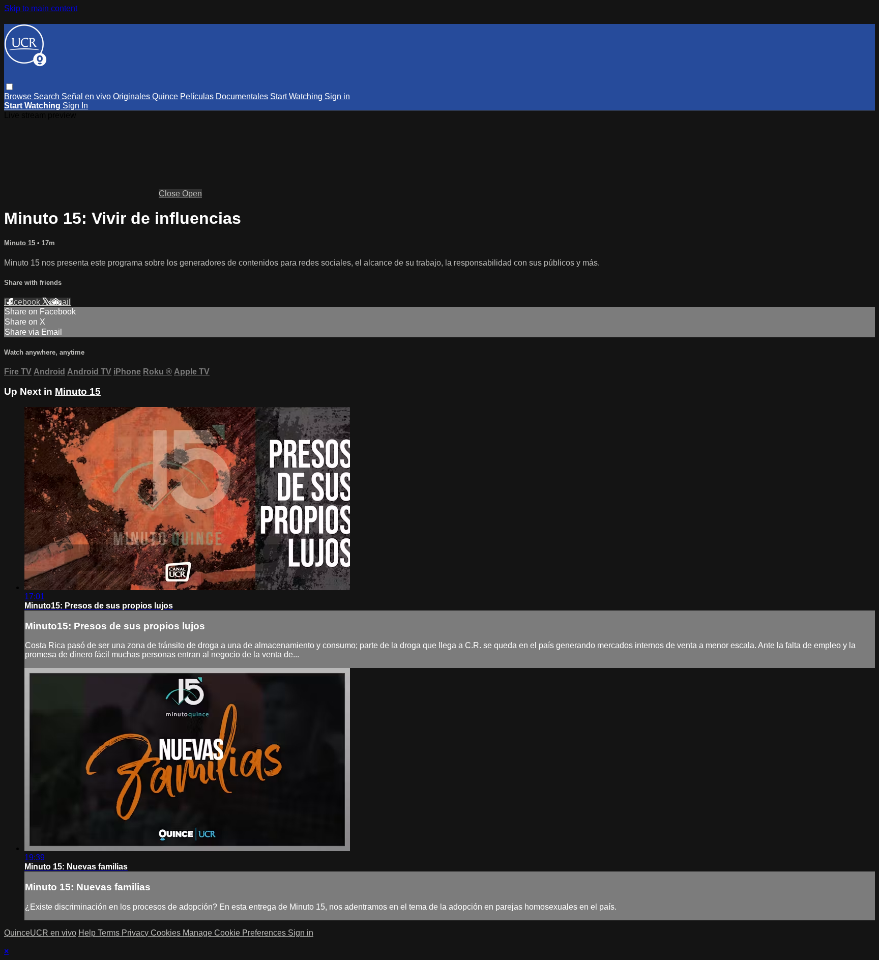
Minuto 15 (20, 243)
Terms (110, 932)
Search (48, 96)
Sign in (337, 96)
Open (192, 193)
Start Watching (297, 96)
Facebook (23, 302)
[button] (9, 86)
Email (60, 302)
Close (170, 193)
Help (88, 932)
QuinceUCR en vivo (40, 932)
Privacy (136, 932)
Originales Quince (145, 96)
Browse (19, 96)
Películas (197, 96)
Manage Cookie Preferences (235, 932)
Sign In (75, 105)
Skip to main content (40, 8)
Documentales (242, 96)
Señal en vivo (86, 96)
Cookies (167, 932)
